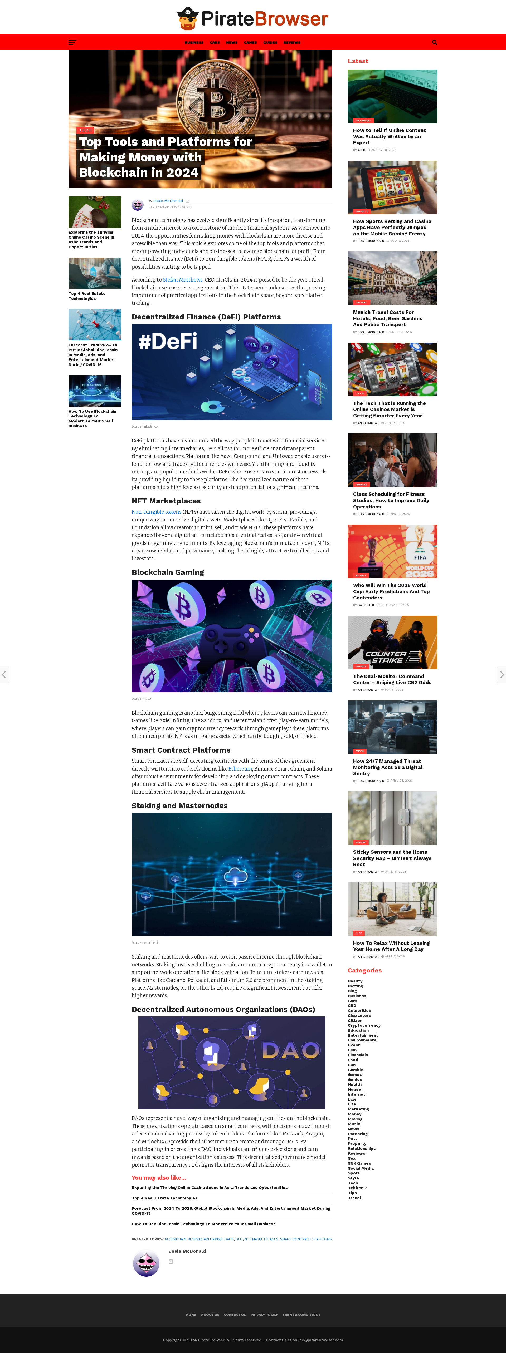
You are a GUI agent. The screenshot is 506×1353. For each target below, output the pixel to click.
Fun (352, 1065)
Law (352, 1099)
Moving (355, 1119)
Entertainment (363, 1035)
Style (353, 1178)
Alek (361, 150)
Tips (352, 1193)
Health (355, 1084)
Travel (354, 1198)
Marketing (358, 1109)
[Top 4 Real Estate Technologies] (95, 287)
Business (194, 42)
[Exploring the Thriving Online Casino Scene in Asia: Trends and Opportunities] (95, 226)
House (354, 1089)
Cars (215, 42)
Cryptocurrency (364, 1025)
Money (355, 1114)
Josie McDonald (168, 201)
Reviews (292, 42)
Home (191, 1314)
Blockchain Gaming (205, 1239)
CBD (352, 1005)
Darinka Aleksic (370, 605)
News (231, 42)
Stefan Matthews (183, 280)
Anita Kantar (368, 423)
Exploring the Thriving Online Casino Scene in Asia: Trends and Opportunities (91, 239)
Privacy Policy (264, 1314)
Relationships (362, 1148)
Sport (354, 1173)
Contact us (235, 1314)
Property (357, 1143)
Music (354, 1124)
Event (354, 1045)
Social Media (361, 1168)
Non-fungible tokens (157, 512)
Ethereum (240, 769)
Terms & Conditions (301, 1314)
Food (353, 1060)
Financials (358, 1055)
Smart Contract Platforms (306, 1239)
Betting (355, 986)
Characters (359, 1015)
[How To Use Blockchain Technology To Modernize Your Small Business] (95, 405)
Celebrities (359, 1010)
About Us (210, 1314)
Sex (352, 1158)
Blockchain (175, 1239)
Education (358, 1030)
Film (352, 1050)
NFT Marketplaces (261, 1239)
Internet (356, 1094)
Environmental (363, 1040)
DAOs (229, 1239)
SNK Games (359, 1163)
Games (250, 42)
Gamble (355, 1070)
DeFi (239, 1239)
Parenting (358, 1134)
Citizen (355, 1020)
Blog (352, 991)
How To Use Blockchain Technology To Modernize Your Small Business (92, 418)
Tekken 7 (357, 1188)
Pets (353, 1138)
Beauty (355, 981)
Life (352, 1104)
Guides (270, 42)
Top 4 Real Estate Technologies (87, 296)
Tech (353, 1183)
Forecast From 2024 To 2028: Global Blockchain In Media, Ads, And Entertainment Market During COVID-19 (93, 355)
